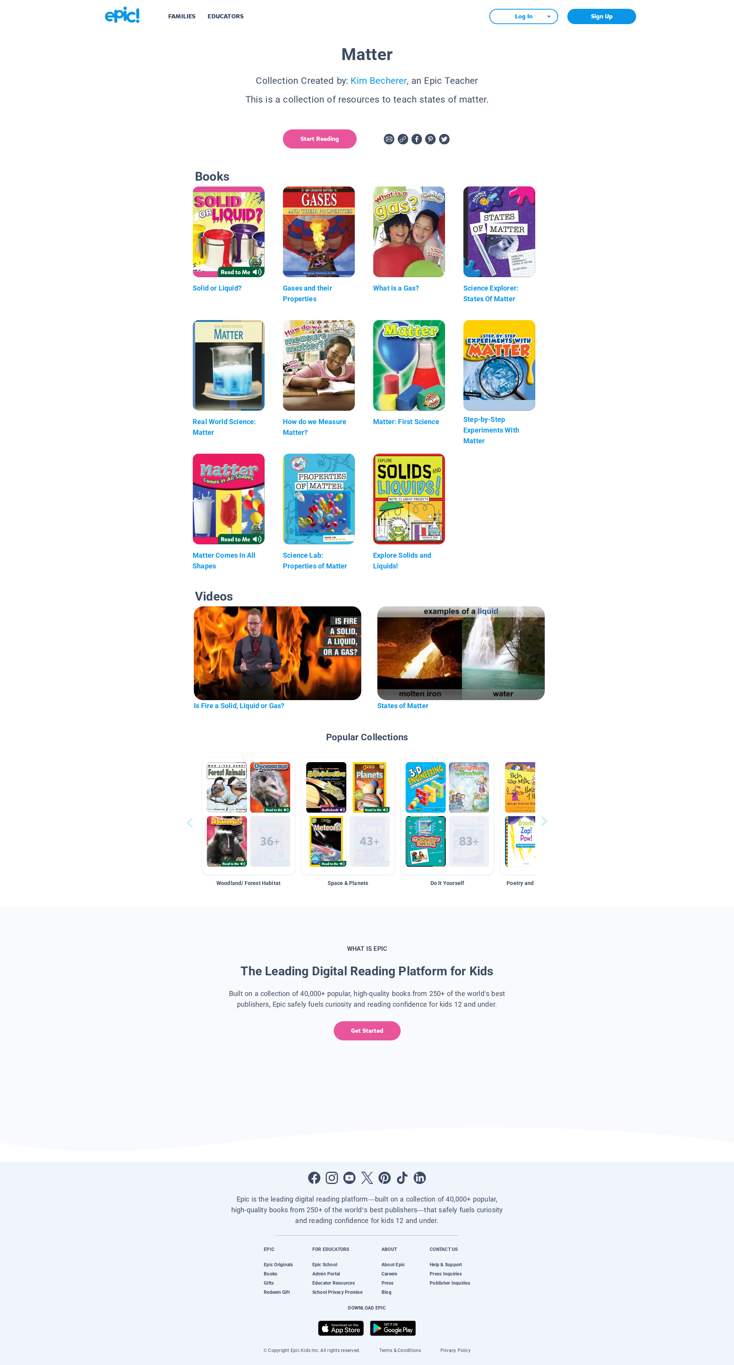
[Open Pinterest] (384, 1178)
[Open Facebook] (314, 1178)
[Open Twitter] (367, 1178)
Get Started (367, 1031)
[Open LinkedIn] (420, 1178)
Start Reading (319, 139)
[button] (248, 816)
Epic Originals (278, 1264)
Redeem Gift (277, 1292)
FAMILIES (181, 16)
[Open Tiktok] (402, 1178)
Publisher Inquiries (450, 1283)
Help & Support (446, 1264)
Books (270, 1274)
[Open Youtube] (349, 1178)
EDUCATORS (226, 16)
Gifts (269, 1283)
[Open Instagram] (332, 1178)
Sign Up (602, 16)
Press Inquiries (446, 1274)
